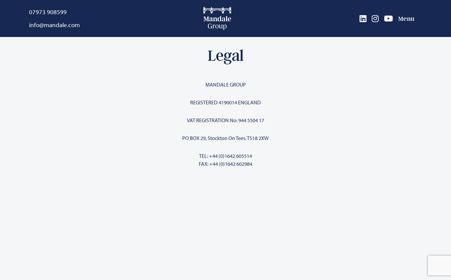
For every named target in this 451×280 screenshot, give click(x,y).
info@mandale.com (54, 25)
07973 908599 (48, 12)
